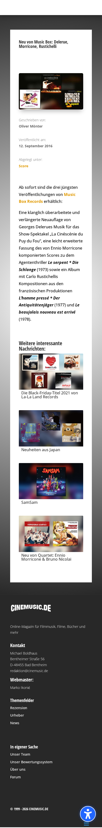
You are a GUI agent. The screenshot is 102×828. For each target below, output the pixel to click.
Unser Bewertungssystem (31, 762)
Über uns (18, 769)
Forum (15, 777)
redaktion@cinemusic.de (29, 670)
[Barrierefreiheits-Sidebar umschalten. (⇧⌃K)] (88, 814)
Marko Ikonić (20, 687)
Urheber (17, 715)
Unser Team (20, 754)
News (14, 723)
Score (23, 166)
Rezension (18, 707)
